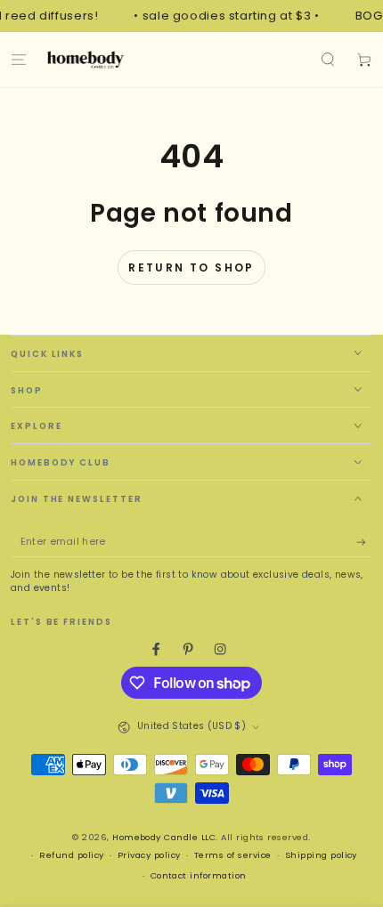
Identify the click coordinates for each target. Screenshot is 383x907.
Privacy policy (149, 855)
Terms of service (233, 855)
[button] (327, 59)
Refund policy (71, 855)
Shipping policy (321, 855)
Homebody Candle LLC (164, 837)
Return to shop (191, 267)
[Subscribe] (364, 542)
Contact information (199, 875)
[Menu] (18, 59)
